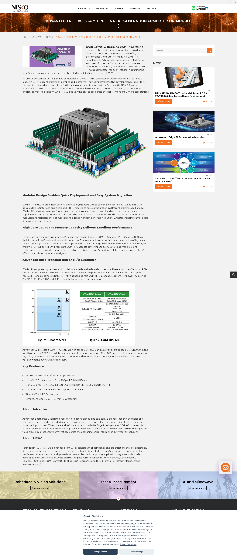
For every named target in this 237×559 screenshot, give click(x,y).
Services (135, 8)
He (230, 2)
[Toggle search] (234, 2)
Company (119, 8)
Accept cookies (100, 552)
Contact (151, 8)
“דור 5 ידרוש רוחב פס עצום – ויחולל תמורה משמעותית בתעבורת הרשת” (182, 180)
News (49, 37)
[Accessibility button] (233, 274)
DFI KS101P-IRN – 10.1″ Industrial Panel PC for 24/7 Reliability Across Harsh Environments (181, 94)
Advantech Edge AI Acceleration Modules (179, 137)
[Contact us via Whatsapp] (193, 8)
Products (84, 8)
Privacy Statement (128, 544)
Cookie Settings (136, 552)
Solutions (102, 8)
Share (208, 101)
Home (25, 37)
